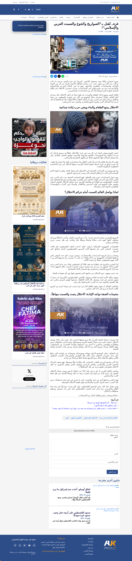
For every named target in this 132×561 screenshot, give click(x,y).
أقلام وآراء (77, 17)
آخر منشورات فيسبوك (36, 386)
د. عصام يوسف (113, 76)
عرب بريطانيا (100, 17)
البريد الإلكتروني (113, 462)
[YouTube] (29, 9)
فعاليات (61, 17)
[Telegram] (51, 76)
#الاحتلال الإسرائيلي (91, 418)
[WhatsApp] (62, 76)
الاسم (116, 454)
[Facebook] (18, 9)
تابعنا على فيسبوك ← (29, 448)
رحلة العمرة (53, 17)
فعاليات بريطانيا (38, 162)
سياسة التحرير (88, 551)
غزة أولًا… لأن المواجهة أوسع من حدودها (102, 403)
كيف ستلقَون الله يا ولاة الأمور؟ (105, 405)
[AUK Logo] (110, 550)
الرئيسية (117, 17)
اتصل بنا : (61, 551)
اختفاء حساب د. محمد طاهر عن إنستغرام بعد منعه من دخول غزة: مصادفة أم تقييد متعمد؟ (84, 408)
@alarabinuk (29, 379)
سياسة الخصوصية (23, 2)
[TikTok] (22, 9)
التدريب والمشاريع (43, 17)
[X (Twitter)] (32, 9)
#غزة (67, 418)
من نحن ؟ (61, 538)
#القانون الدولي (76, 418)
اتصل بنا (32, 2)
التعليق (116, 437)
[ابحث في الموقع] (14, 10)
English (38, 9)
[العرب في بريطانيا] (115, 9)
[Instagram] (25, 9)
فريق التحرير (89, 554)
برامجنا (68, 17)
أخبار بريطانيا (110, 17)
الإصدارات (23, 17)
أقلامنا (101, 31)
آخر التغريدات (39, 363)
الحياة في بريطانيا (88, 17)
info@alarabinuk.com (49, 551)
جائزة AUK (31, 17)
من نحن (15, 2)
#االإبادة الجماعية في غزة (109, 418)
